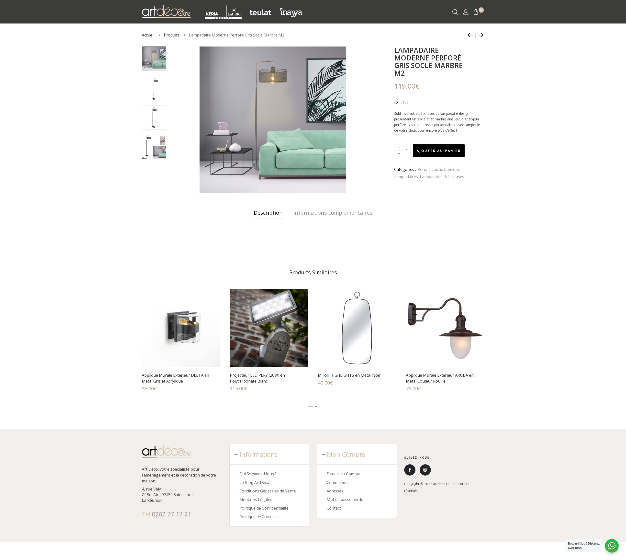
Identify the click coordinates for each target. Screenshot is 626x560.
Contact (334, 508)
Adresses (335, 491)
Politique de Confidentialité (264, 508)
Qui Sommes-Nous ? (258, 474)
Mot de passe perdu (345, 499)
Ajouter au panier (439, 150)
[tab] (268, 212)
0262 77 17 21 (171, 514)
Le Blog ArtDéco (254, 482)
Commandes (338, 482)
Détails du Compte (343, 474)
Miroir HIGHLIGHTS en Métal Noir (349, 375)
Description (268, 212)
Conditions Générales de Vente (267, 491)
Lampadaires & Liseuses (442, 176)
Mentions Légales (255, 499)
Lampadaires (406, 176)
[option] (154, 56)
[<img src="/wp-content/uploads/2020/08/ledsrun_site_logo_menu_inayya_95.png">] (290, 12)
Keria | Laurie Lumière (438, 169)
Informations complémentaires (332, 212)
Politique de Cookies (258, 516)
